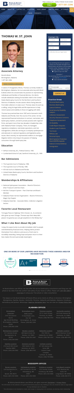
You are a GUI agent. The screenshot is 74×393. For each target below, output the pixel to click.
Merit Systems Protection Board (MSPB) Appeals (58, 140)
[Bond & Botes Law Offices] (12, 4)
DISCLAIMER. (63, 78)
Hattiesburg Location (28, 367)
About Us (11, 9)
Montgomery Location (10, 331)
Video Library (41, 9)
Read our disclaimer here (37, 302)
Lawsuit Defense (55, 108)
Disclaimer (59, 74)
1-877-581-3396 (65, 291)
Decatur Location (28, 331)
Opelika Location (11, 344)
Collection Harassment (57, 115)
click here (20, 293)
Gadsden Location (63, 331)
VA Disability (53, 123)
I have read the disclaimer (60, 79)
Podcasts (38, 13)
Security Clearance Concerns (59, 118)
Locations (30, 9)
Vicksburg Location (45, 367)
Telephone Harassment (57, 120)
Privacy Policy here (65, 302)
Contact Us (21, 9)
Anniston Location (28, 344)
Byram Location (10, 367)
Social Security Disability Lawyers (57, 111)
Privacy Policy (61, 382)
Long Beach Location (63, 367)
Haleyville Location (45, 331)
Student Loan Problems (57, 128)
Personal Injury (54, 136)
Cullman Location (46, 344)
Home (3, 9)
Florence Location (46, 311)
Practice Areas (53, 9)
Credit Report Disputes (57, 126)
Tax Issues (53, 131)
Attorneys (65, 9)
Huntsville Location (63, 311)
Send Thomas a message (13, 84)
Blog (30, 13)
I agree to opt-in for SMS (60, 71)
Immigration (53, 146)
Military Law (53, 134)
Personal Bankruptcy (56, 102)
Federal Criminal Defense (57, 144)
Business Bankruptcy (56, 105)
